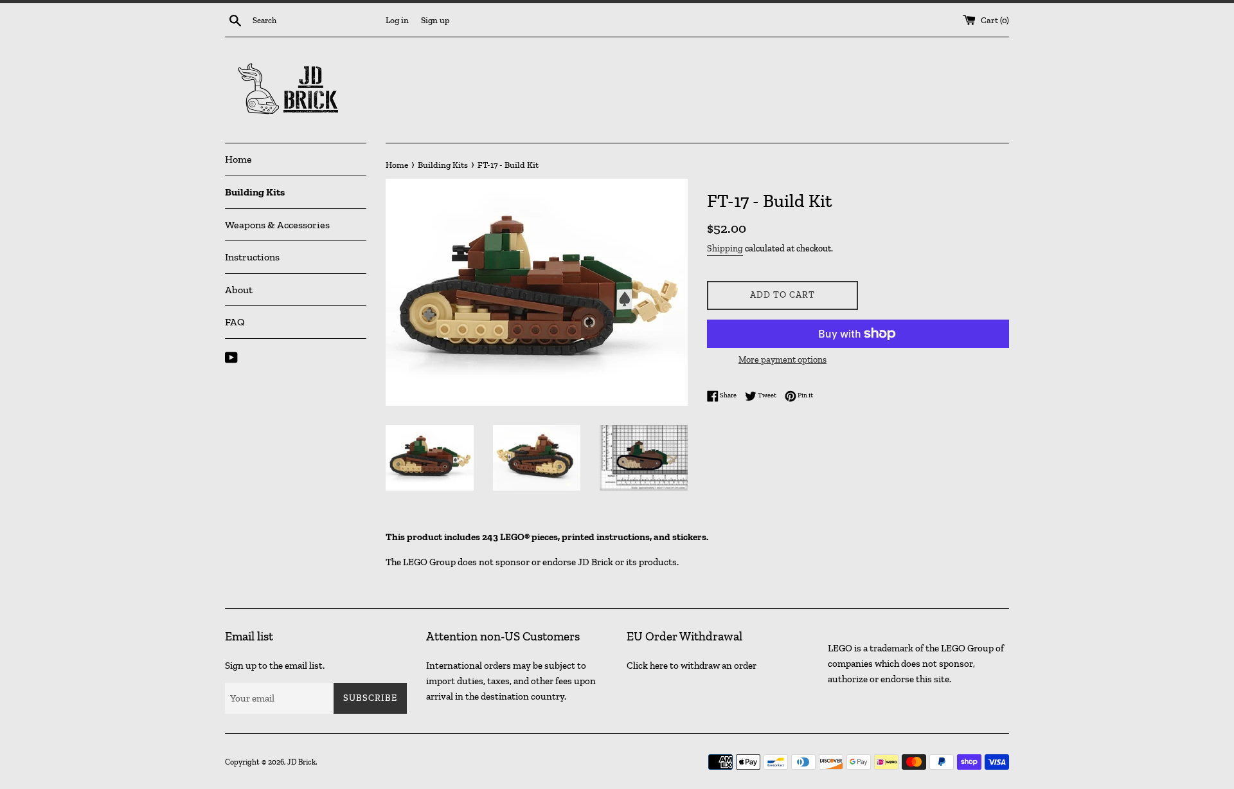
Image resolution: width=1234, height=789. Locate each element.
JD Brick (301, 761)
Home (238, 159)
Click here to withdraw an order (691, 665)
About (239, 290)
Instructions (252, 257)
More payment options (782, 359)
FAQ (235, 322)
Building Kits (255, 192)
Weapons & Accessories (277, 225)
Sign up (435, 20)
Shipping (725, 248)
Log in (397, 20)
